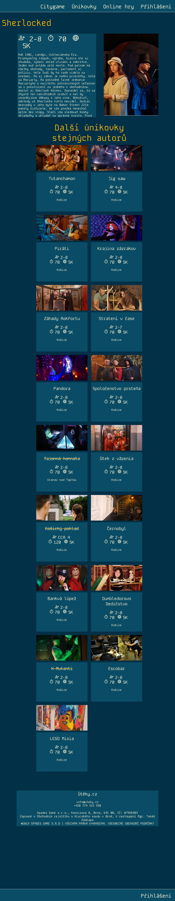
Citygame (52, 6)
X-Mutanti (62, 668)
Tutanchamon (62, 178)
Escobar (116, 668)
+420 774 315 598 (87, 805)
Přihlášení (156, 6)
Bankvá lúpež (62, 598)
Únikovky (84, 6)
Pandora (61, 388)
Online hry (118, 6)
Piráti (62, 248)
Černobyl (116, 528)
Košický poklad (62, 528)
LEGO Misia (62, 738)
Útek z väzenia (116, 458)
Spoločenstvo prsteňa (116, 388)
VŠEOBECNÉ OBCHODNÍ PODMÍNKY (131, 823)
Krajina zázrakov (116, 248)
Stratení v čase (116, 318)
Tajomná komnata (62, 458)
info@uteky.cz (87, 802)
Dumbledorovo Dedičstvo (116, 601)
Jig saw (116, 178)
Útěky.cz (87, 794)
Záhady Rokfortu (62, 318)
